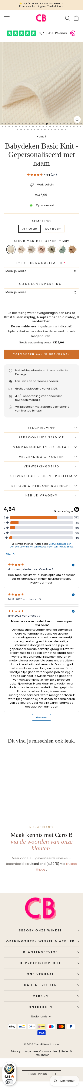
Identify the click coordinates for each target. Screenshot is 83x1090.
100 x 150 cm (53, 229)
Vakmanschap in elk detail (41, 447)
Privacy (15, 1051)
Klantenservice (40, 952)
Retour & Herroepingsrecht (41, 486)
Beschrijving (41, 428)
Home (40, 136)
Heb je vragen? (41, 495)
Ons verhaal (40, 974)
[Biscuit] (72, 249)
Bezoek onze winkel (40, 930)
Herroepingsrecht (40, 963)
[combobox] (41, 271)
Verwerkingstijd (41, 466)
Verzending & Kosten (41, 457)
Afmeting (41, 221)
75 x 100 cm (29, 229)
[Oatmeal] (31, 249)
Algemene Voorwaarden (41, 1051)
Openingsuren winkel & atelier (40, 941)
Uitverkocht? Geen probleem (41, 476)
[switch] (9, 1081)
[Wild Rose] (41, 249)
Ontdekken (40, 1007)
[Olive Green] (51, 249)
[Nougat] (21, 249)
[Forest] (62, 249)
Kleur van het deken (41, 241)
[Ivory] (11, 249)
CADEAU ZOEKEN (40, 985)
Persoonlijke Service (41, 437)
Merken (40, 996)
